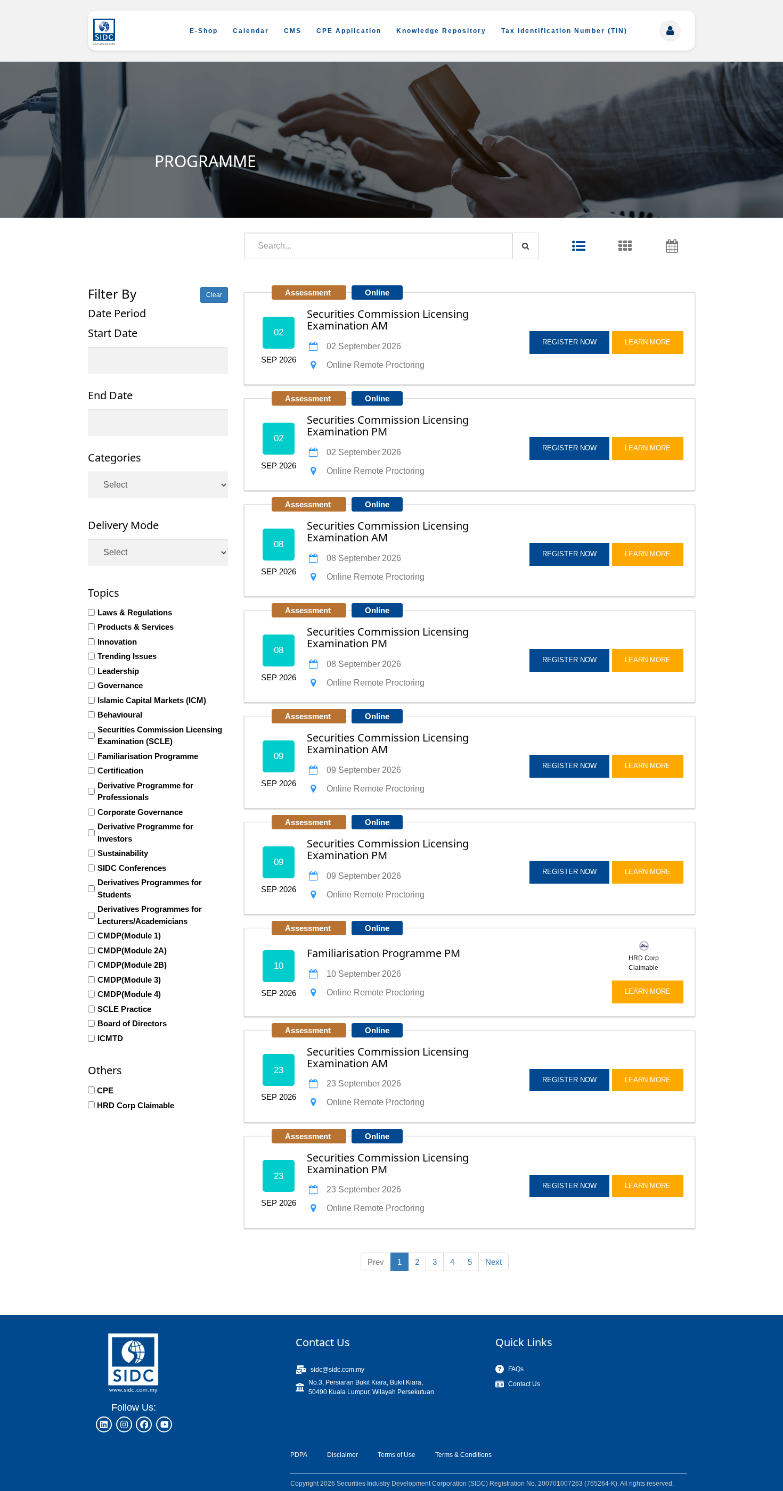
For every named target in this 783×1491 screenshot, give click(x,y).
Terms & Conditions (463, 1455)
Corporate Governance (140, 812)
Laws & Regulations (134, 612)
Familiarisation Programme (147, 756)
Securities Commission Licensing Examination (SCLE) (159, 735)
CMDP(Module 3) (129, 979)
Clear (214, 295)
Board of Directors (132, 1023)
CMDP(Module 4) (129, 994)
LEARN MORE (648, 342)
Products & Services (135, 626)
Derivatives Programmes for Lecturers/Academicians (149, 915)
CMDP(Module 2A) (132, 950)
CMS (292, 31)
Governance (120, 685)
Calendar (251, 31)
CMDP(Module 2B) (132, 964)
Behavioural (119, 714)
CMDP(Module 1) (129, 935)
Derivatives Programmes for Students (149, 888)
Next (493, 1261)
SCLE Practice (124, 1009)
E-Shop (204, 31)
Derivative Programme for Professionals (145, 791)
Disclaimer (342, 1455)
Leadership (118, 671)
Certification (120, 770)
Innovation (117, 641)
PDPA (298, 1455)
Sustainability (122, 853)
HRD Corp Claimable (135, 1105)
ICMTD (110, 1038)
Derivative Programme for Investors (145, 832)
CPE (105, 1090)
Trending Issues (127, 656)
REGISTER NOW (569, 342)
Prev (376, 1261)
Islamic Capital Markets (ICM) (151, 700)
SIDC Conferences (131, 867)
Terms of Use (396, 1455)
